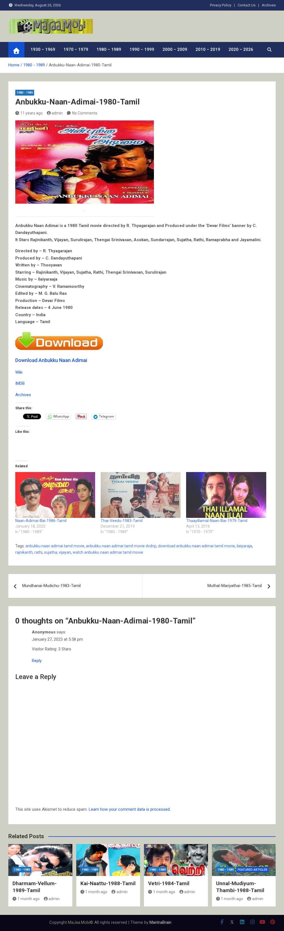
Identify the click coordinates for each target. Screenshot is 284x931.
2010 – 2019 (208, 49)
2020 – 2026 (241, 49)
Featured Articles (252, 870)
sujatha (50, 552)
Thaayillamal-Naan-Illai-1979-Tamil (216, 520)
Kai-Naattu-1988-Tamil (108, 883)
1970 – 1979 (76, 49)
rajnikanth (24, 552)
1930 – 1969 (43, 49)
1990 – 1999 (142, 49)
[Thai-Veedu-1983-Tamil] (141, 495)
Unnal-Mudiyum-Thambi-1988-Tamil (240, 886)
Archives (269, 5)
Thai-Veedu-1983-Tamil (122, 520)
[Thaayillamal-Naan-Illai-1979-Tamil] (226, 495)
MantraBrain (160, 922)
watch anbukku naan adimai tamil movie (108, 552)
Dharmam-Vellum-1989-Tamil (34, 886)
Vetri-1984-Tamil (168, 883)
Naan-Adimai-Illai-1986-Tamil (41, 520)
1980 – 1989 (109, 49)
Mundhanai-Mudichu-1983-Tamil (51, 585)
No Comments (84, 113)
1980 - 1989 (25, 92)
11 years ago (31, 113)
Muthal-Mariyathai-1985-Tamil (234, 585)
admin (57, 113)
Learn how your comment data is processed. (130, 809)
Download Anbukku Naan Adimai (51, 360)
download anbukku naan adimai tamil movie (196, 546)
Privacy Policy (220, 5)
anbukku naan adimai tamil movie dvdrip (121, 546)
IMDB (20, 383)
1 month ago (28, 899)
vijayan (65, 552)
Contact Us (246, 5)
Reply (37, 660)
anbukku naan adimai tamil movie (55, 546)
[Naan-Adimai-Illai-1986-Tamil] (55, 495)
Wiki (18, 372)
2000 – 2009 (175, 49)
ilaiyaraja (244, 546)
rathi (38, 552)
